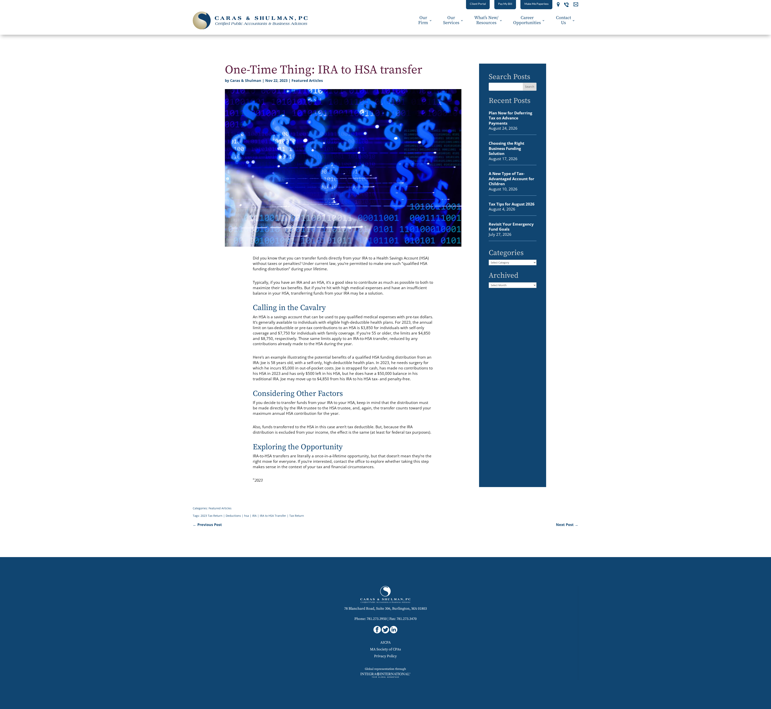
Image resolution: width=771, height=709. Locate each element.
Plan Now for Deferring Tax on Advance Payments (510, 118)
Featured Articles (307, 80)
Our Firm (423, 20)
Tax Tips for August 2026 (511, 204)
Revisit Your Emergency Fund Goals (511, 226)
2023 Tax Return (211, 516)
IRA (254, 516)
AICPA (385, 642)
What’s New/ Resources (486, 20)
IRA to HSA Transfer (273, 516)
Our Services (451, 20)
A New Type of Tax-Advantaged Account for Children (511, 178)
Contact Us (563, 20)
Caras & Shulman (245, 80)
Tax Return (296, 516)
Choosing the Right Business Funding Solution (506, 148)
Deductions (233, 516)
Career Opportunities (527, 20)
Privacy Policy (385, 656)
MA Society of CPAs (385, 649)
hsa (246, 516)
